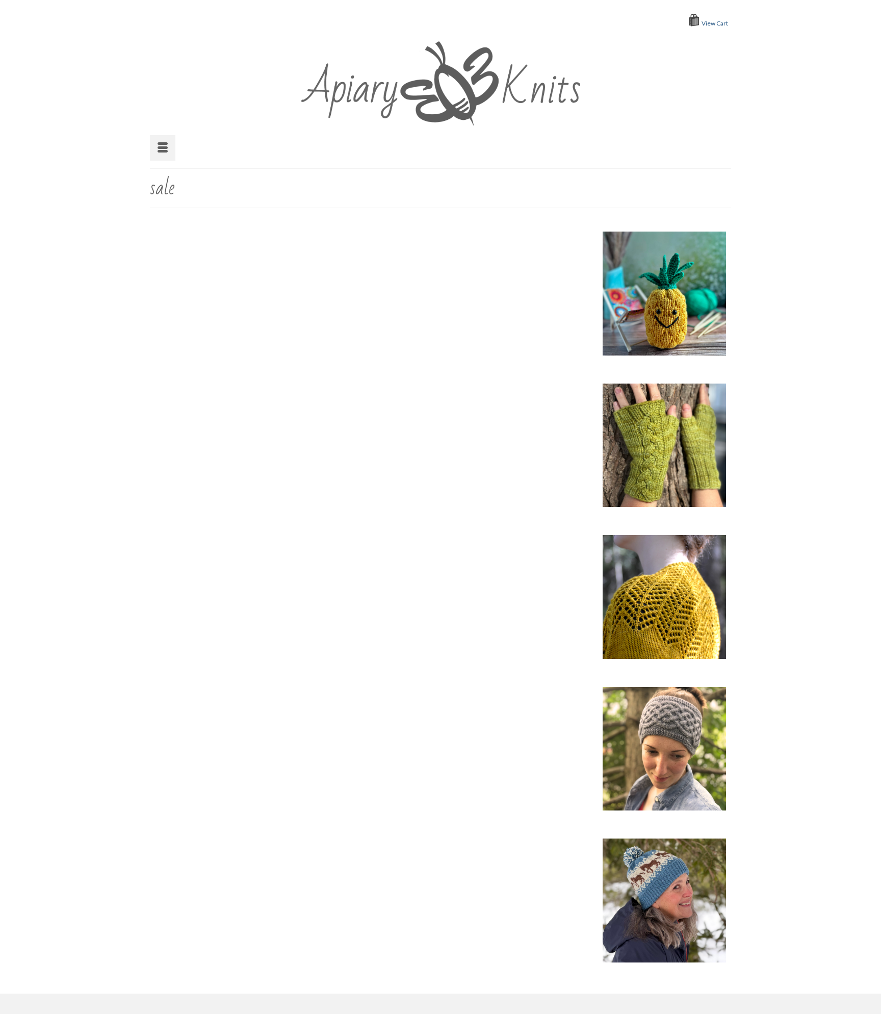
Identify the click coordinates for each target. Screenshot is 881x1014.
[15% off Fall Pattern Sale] (235, 319)
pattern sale (356, 351)
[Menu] (162, 148)
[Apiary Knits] (440, 81)
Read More (447, 325)
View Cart (715, 23)
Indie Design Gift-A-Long (461, 488)
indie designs (501, 680)
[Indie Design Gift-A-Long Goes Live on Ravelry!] (235, 704)
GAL (421, 488)
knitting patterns (518, 488)
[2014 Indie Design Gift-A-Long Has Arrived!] (235, 511)
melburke (363, 275)
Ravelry (425, 275)
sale (443, 275)
